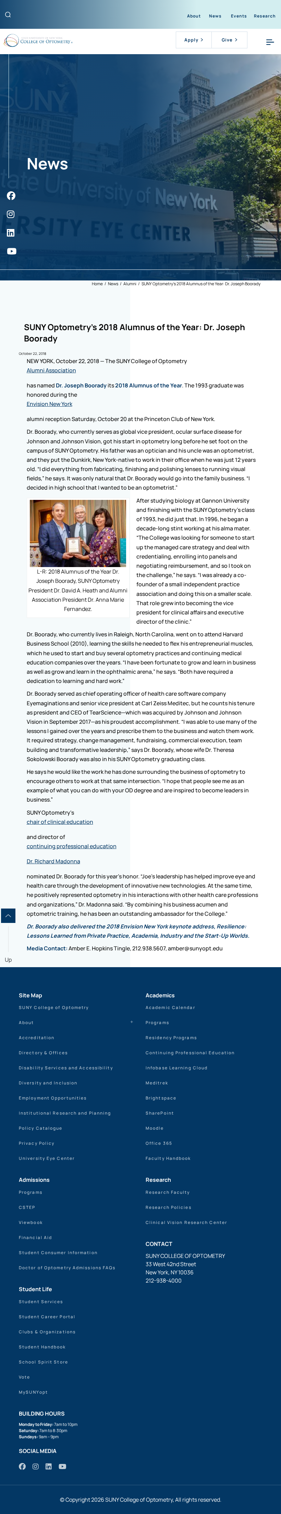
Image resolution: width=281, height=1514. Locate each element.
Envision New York (49, 404)
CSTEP (27, 1207)
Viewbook (31, 1222)
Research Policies (169, 1207)
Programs (157, 1022)
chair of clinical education (60, 822)
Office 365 (159, 1143)
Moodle (155, 1128)
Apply (191, 40)
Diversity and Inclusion (48, 1083)
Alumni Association (51, 370)
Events (239, 16)
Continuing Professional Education (190, 1053)
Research (265, 16)
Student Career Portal (47, 1317)
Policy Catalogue (41, 1128)
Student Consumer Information (58, 1252)
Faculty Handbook (168, 1158)
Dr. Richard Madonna (53, 861)
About (194, 16)
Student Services (41, 1302)
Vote (24, 1377)
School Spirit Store (43, 1362)
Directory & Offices (43, 1053)
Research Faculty (168, 1192)
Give (227, 40)
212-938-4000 (164, 1280)
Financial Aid (35, 1237)
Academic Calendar (170, 1007)
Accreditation (36, 1038)
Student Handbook (42, 1347)
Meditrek (157, 1083)
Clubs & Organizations (47, 1332)
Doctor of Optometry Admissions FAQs (67, 1268)
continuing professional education (72, 846)
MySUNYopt (33, 1392)
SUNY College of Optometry (54, 1007)
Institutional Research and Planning (65, 1113)
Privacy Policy (36, 1143)
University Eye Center (47, 1158)
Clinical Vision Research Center (186, 1222)
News (215, 16)
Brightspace (161, 1098)
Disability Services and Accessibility (66, 1068)
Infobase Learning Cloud (177, 1068)
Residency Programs (171, 1038)
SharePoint (160, 1113)
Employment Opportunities (53, 1098)
